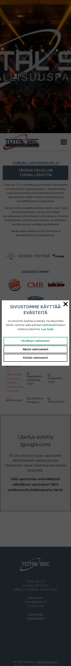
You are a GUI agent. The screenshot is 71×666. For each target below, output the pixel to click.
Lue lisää (47, 329)
